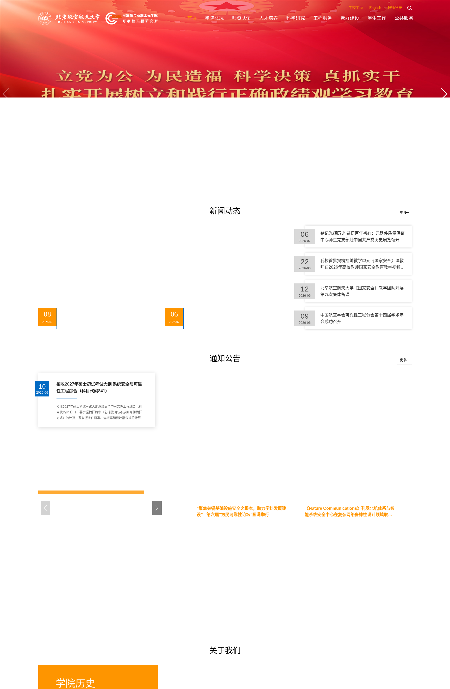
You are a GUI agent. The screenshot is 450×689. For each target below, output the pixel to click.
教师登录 (395, 7)
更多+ (404, 212)
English (375, 7)
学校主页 (355, 7)
